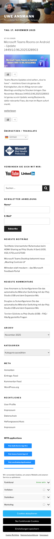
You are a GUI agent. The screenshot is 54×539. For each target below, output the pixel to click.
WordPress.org (11, 387)
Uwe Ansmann (19, 16)
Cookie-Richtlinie (12, 535)
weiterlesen (10, 110)
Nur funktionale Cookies (27, 521)
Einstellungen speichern (27, 529)
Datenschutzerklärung (29, 535)
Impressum (44, 535)
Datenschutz (10, 416)
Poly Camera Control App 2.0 (18, 454)
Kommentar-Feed (12, 381)
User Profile (10, 404)
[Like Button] (7, 74)
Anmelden (9, 370)
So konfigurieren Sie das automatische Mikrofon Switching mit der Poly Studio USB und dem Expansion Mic (26, 292)
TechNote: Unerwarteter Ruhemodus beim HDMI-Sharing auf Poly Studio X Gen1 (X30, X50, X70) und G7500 (25, 249)
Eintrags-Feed (11, 376)
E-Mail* (8, 216)
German (12, 137)
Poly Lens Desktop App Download (19, 462)
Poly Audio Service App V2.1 (18, 446)
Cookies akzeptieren (27, 513)
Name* (7, 204)
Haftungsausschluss (14, 421)
